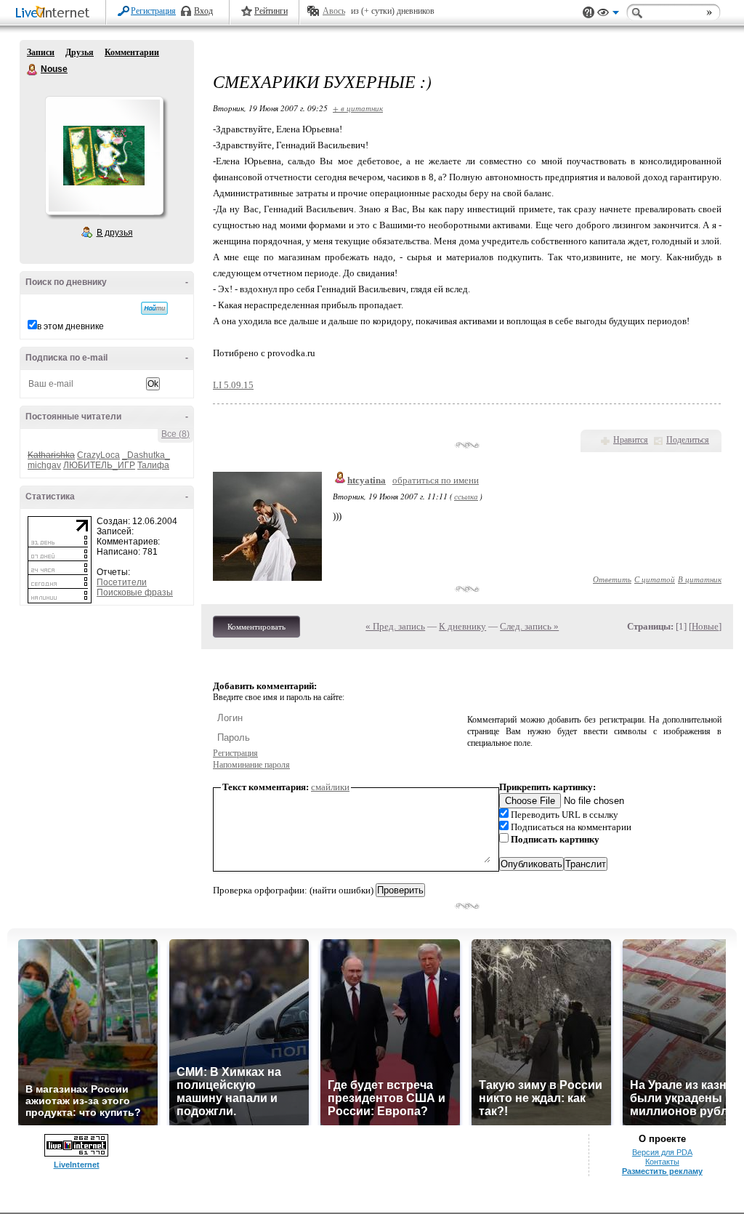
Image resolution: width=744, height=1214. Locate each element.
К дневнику (462, 626)
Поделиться (687, 440)
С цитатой (654, 579)
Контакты (662, 1161)
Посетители (122, 582)
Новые (705, 626)
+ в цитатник (358, 107)
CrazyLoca (98, 455)
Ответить (612, 579)
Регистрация (153, 11)
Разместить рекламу (662, 1171)
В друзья (115, 233)
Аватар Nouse (103, 155)
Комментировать (256, 626)
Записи (40, 52)
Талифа (153, 465)
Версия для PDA (662, 1152)
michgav (44, 465)
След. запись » (529, 626)
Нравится (630, 440)
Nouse (33, 70)
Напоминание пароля (251, 765)
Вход (203, 11)
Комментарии (132, 52)
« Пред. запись (395, 626)
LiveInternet (55, 13)
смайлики (330, 786)
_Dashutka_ (146, 455)
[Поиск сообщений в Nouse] (154, 308)
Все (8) (175, 434)
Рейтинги (271, 11)
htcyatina (366, 480)
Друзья (79, 52)
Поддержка (588, 13)
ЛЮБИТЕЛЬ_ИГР (99, 465)
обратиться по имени (435, 480)
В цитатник (699, 579)
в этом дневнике (70, 326)
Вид (608, 14)
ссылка (466, 496)
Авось (334, 11)
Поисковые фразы (135, 592)
